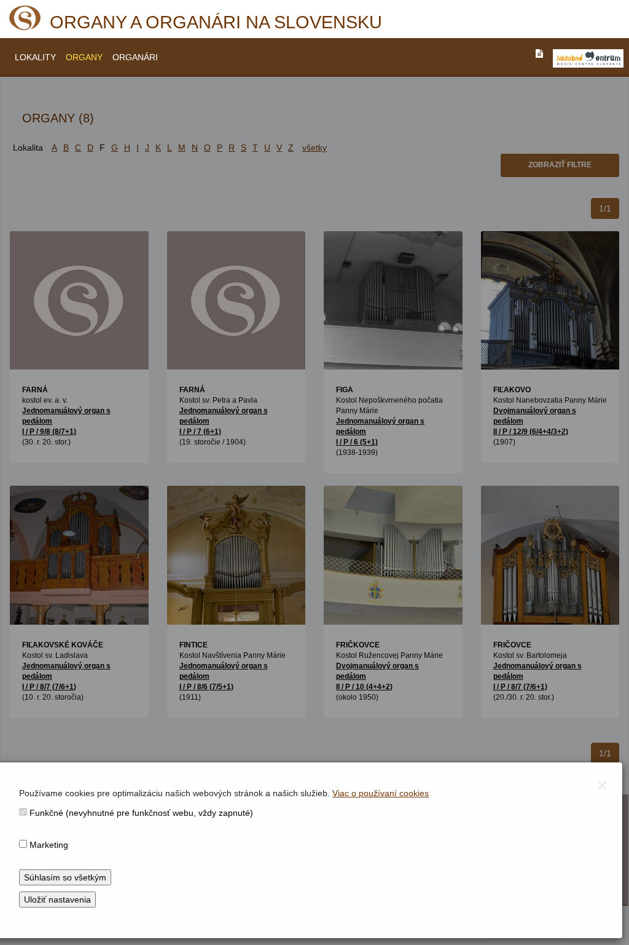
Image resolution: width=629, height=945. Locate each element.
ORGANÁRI (135, 57)
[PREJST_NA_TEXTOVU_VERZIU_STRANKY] (539, 53)
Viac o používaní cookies (380, 793)
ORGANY (84, 57)
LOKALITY (35, 57)
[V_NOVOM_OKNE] (588, 58)
